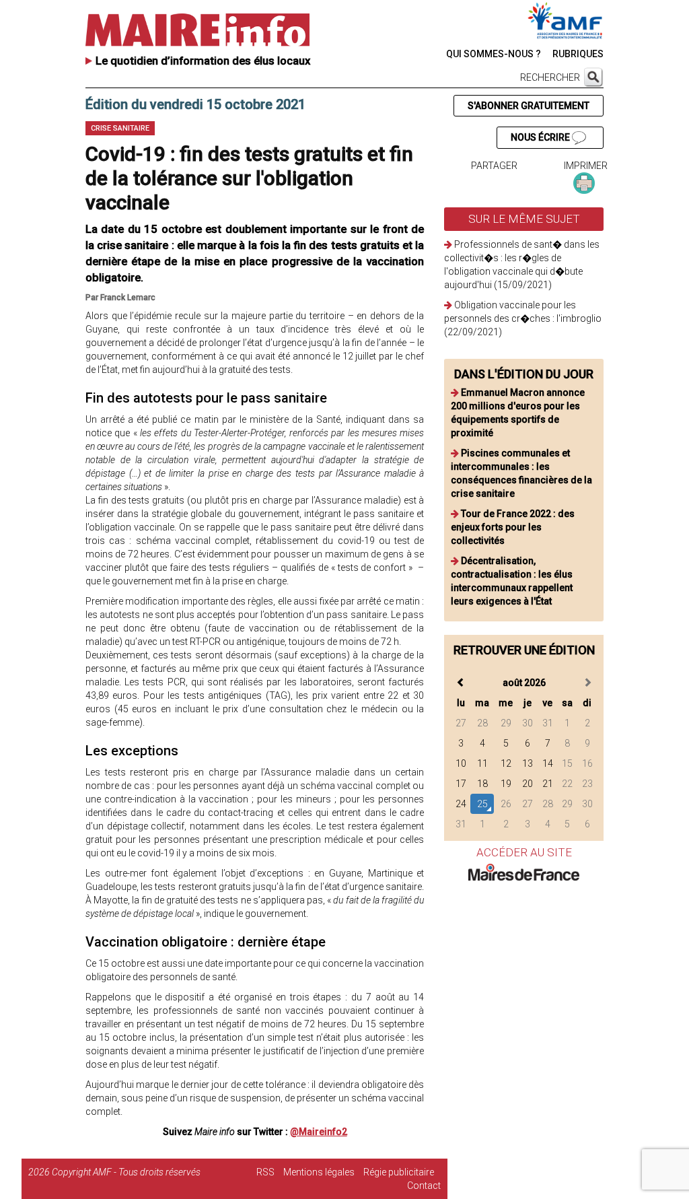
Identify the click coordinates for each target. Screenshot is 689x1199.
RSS (265, 1172)
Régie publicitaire (398, 1172)
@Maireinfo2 (318, 1131)
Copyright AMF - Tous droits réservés (126, 1172)
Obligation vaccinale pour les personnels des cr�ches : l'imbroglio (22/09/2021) (523, 318)
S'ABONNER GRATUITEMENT (528, 105)
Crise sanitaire (120, 128)
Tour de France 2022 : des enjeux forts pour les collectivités (513, 527)
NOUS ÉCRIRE (541, 137)
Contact (424, 1185)
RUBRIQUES (578, 53)
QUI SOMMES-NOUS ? (493, 53)
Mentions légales (319, 1172)
